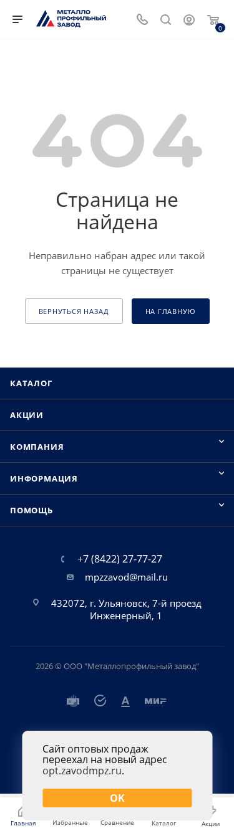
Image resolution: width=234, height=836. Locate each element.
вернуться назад (74, 311)
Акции (27, 414)
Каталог (31, 383)
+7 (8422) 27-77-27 (119, 559)
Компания (37, 446)
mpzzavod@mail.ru (126, 577)
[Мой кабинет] (189, 21)
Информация (44, 478)
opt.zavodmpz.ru (82, 770)
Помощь (31, 510)
